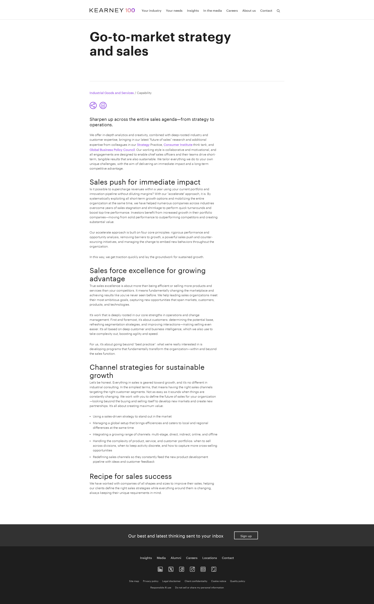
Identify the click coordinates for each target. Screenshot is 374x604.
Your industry (151, 10)
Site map (134, 581)
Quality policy (237, 581)
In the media (212, 10)
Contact (266, 10)
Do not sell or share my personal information (199, 587)
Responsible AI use (160, 587)
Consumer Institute (178, 144)
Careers (232, 10)
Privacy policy (150, 581)
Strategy (143, 144)
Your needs (174, 10)
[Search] (278, 10)
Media (161, 557)
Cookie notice (218, 581)
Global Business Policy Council (112, 149)
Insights (193, 10)
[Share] (93, 105)
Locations (209, 557)
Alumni (176, 557)
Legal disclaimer (171, 581)
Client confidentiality (196, 581)
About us (249, 10)
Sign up (246, 535)
